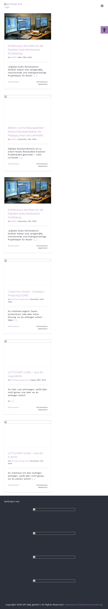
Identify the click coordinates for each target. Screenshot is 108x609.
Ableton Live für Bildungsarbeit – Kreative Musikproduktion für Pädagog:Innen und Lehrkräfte (27, 131)
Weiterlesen (13, 82)
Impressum (71, 604)
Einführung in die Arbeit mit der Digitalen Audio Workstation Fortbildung (25, 213)
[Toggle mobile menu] (102, 5)
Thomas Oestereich (20, 299)
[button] (104, 30)
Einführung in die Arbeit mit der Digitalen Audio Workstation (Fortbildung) (25, 49)
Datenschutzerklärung (90, 604)
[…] (35, 75)
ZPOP (14, 57)
